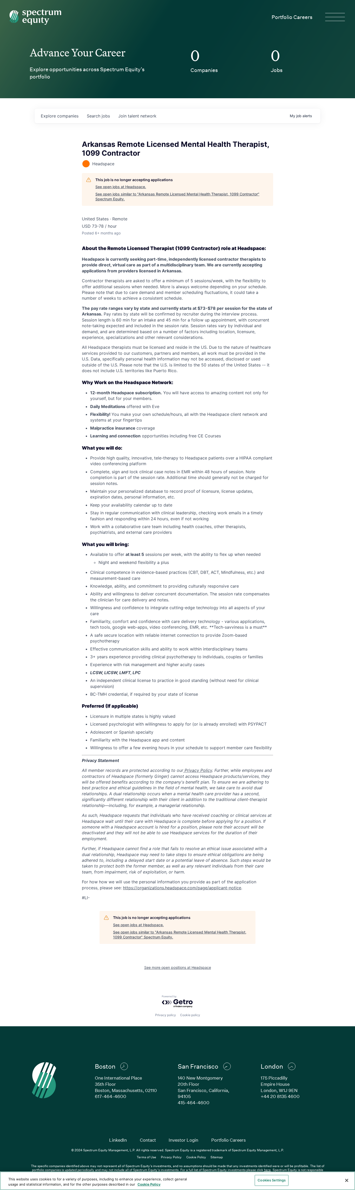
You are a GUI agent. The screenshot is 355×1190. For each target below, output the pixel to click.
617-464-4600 (110, 1096)
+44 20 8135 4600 (280, 1096)
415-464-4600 (193, 1103)
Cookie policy (190, 1015)
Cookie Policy (196, 1157)
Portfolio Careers (292, 17)
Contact (148, 1140)
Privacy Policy (171, 1157)
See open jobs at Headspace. (120, 187)
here (267, 1170)
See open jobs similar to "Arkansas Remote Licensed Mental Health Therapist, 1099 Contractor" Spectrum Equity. (177, 196)
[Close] (346, 1180)
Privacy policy (165, 1015)
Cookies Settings (272, 1180)
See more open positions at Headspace (177, 967)
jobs (98, 116)
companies (59, 116)
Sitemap (217, 1157)
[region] (177, 1181)
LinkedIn (118, 1140)
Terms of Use (146, 1157)
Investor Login (183, 1140)
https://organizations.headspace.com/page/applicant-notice (182, 887)
